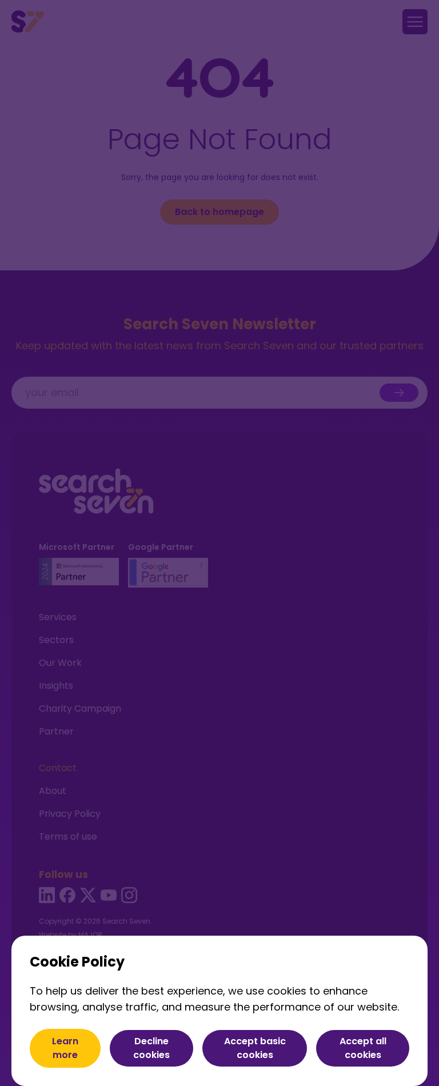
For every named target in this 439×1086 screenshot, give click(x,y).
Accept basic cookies (255, 1048)
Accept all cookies (363, 1048)
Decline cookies (151, 1048)
